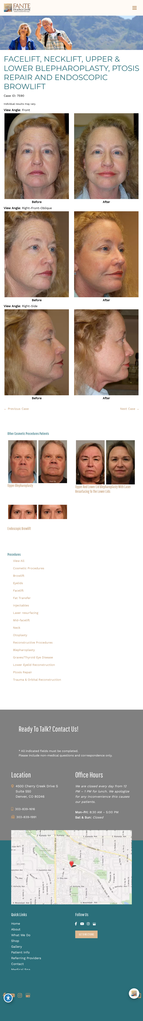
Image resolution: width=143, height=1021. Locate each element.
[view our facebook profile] (75, 924)
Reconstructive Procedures (33, 642)
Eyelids (18, 583)
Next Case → (129, 409)
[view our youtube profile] (82, 924)
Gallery (16, 946)
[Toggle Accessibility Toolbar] (8, 998)
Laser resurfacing (25, 613)
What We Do (20, 935)
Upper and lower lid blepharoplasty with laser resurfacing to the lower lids (103, 489)
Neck (16, 627)
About (15, 929)
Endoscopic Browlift (19, 528)
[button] (86, 934)
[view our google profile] (94, 924)
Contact (17, 964)
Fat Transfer (22, 598)
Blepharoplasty (24, 650)
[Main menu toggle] (134, 8)
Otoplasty (20, 635)
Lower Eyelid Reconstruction (34, 665)
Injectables (21, 605)
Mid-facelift (21, 620)
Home (15, 923)
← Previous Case (16, 409)
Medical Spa (20, 969)
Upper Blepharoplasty (20, 485)
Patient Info (20, 952)
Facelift (18, 590)
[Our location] (139, 996)
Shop (15, 941)
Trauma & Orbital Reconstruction (37, 679)
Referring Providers (26, 958)
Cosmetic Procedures (28, 568)
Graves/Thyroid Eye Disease (33, 657)
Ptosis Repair (22, 672)
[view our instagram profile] (88, 924)
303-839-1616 (25, 809)
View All (18, 561)
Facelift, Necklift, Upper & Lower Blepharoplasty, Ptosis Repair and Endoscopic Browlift (71, 72)
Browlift (18, 575)
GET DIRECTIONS (86, 934)
